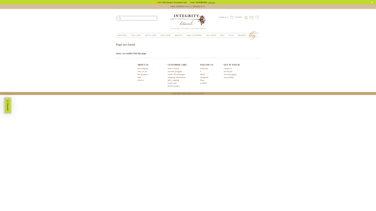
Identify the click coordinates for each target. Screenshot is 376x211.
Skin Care (136, 35)
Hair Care (166, 35)
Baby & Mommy (194, 35)
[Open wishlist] (257, 17)
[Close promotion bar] (372, 2)
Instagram (204, 77)
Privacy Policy (174, 86)
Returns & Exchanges (176, 74)
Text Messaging (230, 74)
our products (142, 74)
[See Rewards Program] (251, 17)
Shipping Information (177, 77)
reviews (140, 80)
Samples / (224, 17)
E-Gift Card (172, 83)
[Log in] (246, 17)
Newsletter (228, 71)
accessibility (229, 77)
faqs (139, 77)
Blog (202, 80)
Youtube (203, 83)
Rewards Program (175, 71)
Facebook (204, 69)
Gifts (231, 35)
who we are (142, 71)
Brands (242, 35)
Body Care (151, 35)
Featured (122, 35)
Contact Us (228, 69)
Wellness (211, 35)
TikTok (202, 74)
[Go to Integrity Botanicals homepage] (188, 20)
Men (222, 35)
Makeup (179, 35)
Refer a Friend (173, 69)
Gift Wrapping (173, 80)
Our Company (142, 69)
